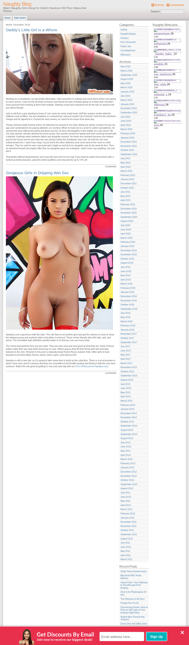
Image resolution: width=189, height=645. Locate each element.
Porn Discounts (128, 42)
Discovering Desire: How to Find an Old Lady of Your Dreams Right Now (134, 610)
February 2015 (128, 405)
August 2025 (127, 79)
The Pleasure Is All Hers (133, 599)
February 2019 (128, 288)
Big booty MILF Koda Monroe (131, 577)
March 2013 (127, 459)
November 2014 (129, 417)
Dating (124, 29)
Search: (155, 11)
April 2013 (126, 455)
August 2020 (127, 221)
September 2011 (129, 534)
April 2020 (126, 233)
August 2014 (127, 430)
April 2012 (126, 505)
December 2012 (129, 471)
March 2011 (126, 559)
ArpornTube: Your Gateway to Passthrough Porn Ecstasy (134, 585)
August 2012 (127, 488)
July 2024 (125, 96)
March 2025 (127, 87)
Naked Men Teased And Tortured (133, 618)
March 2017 (127, 363)
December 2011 (129, 522)
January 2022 (127, 179)
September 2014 (129, 425)
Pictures (125, 38)
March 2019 (127, 283)
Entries (159, 5)
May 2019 (125, 275)
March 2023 (127, 129)
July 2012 (125, 492)
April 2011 (126, 555)
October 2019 (127, 259)
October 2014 (127, 421)
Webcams (125, 54)
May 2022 (125, 162)
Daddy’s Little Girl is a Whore (31, 30)
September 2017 (129, 342)
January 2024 (127, 104)
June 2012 (126, 497)
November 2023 (129, 108)
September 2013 (129, 434)
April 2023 (126, 125)
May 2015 (125, 392)
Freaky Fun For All (130, 603)
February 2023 (128, 133)
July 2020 (125, 225)
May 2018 (125, 317)
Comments (177, 5)
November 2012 (129, 476)
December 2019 (129, 250)
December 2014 (129, 413)
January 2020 (127, 246)
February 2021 (128, 204)
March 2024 (127, 100)
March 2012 (127, 509)
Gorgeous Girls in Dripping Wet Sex (37, 173)
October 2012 (127, 480)
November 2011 (129, 526)
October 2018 (127, 304)
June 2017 (126, 350)
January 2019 (127, 292)
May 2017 (125, 354)
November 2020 (129, 212)
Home (7, 18)
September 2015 (129, 375)
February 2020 (128, 242)
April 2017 (126, 359)
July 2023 (125, 117)
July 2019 (125, 267)
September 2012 (129, 484)
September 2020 (129, 217)
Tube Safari (20, 18)
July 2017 (125, 346)
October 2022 (127, 150)
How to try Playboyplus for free (134, 593)
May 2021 (125, 196)
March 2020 (127, 238)
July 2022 (125, 158)
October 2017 (127, 338)
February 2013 (128, 463)
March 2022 (127, 171)
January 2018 (127, 330)
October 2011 (127, 530)
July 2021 (125, 192)
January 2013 (127, 467)
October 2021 (127, 188)
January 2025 (127, 91)
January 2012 (127, 518)
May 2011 (125, 551)
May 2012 (125, 501)
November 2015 (129, 367)
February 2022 (128, 175)
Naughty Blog (17, 4)
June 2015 (126, 388)
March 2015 (127, 400)
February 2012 (128, 513)
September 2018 (129, 309)
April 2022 (126, 167)
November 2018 (129, 300)
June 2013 (126, 446)
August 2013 (127, 438)
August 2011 (127, 538)
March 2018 (127, 321)
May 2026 (125, 66)
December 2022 (129, 141)
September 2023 (129, 112)
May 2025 (125, 83)
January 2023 (127, 137)
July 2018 (125, 313)
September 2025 (129, 75)
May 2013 (125, 451)
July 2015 (125, 384)
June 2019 (126, 271)
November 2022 (129, 146)
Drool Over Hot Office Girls (134, 623)
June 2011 (126, 547)
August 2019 (127, 263)
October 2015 (127, 371)
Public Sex (126, 46)
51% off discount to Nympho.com (91, 366)
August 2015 (127, 380)
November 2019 (129, 254)
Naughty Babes (128, 34)
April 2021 (126, 200)
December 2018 (129, 296)
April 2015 (126, 396)
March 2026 (127, 71)
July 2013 (125, 442)
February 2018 (128, 325)
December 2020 (129, 208)
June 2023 (126, 121)
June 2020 (126, 229)
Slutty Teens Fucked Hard (133, 571)
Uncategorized (128, 50)
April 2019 (126, 279)
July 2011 (125, 542)
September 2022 (129, 154)
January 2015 (127, 409)
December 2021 (129, 183)
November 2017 (129, 334)
